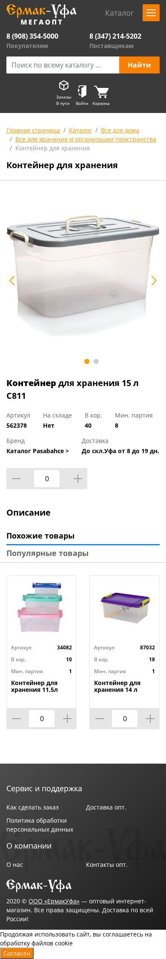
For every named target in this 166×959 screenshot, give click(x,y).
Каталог (80, 130)
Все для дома (120, 130)
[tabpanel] (83, 276)
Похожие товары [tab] (40, 535)
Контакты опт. (107, 864)
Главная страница (33, 130)
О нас (14, 864)
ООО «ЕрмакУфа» (54, 901)
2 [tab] (96, 361)
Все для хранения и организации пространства (85, 139)
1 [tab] (86, 361)
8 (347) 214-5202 (115, 36)
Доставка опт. (106, 807)
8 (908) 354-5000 (32, 36)
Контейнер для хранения (52, 148)
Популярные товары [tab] (47, 553)
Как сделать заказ (32, 807)
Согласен (16, 953)
